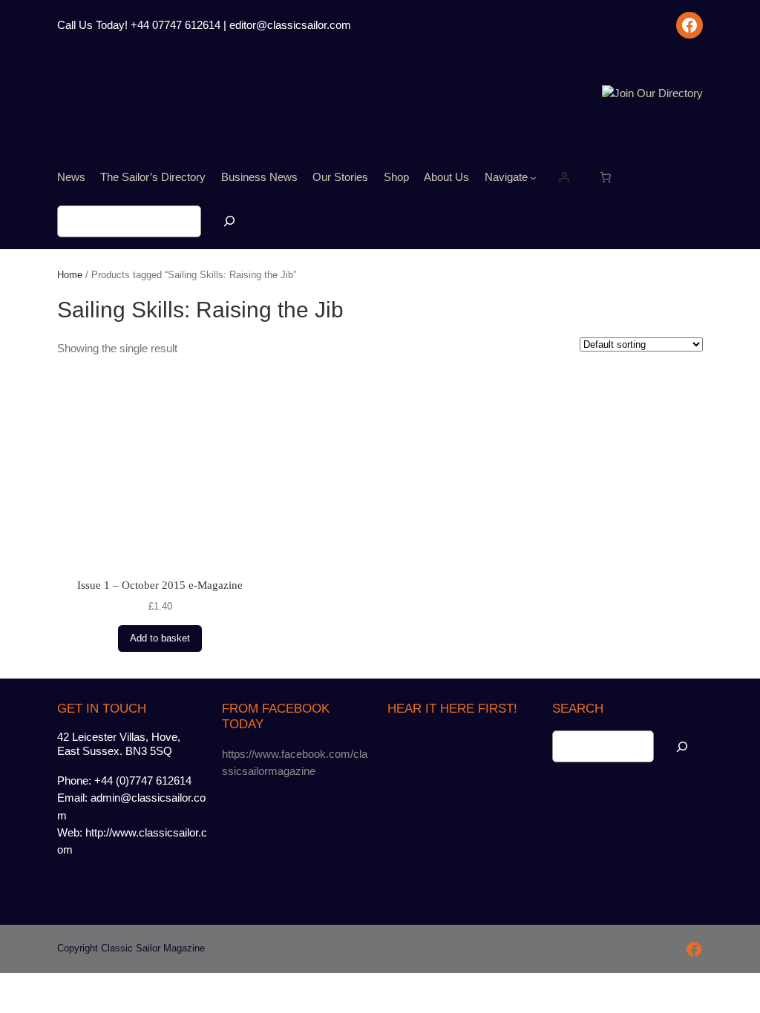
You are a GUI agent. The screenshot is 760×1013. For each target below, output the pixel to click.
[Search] (229, 221)
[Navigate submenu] (533, 177)
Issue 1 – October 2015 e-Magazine (160, 585)
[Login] (564, 177)
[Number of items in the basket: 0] (605, 177)
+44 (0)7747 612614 (142, 781)
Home (69, 274)
